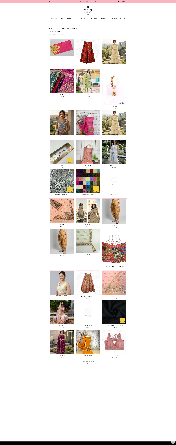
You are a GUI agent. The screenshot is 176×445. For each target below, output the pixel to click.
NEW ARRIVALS (54, 18)
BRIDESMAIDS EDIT (71, 18)
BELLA (62, 18)
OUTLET (122, 18)
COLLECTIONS (82, 18)
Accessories (93, 18)
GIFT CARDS (114, 18)
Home (84, 22)
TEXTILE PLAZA (103, 18)
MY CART (123, 1)
